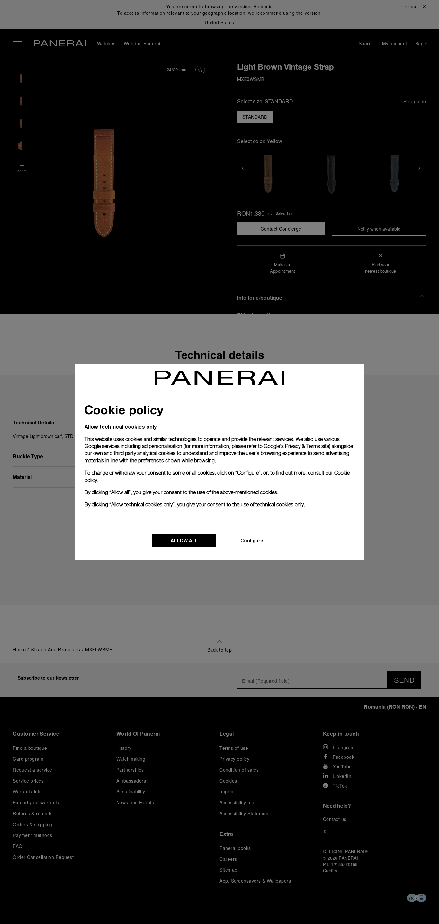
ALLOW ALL (184, 540)
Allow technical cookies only (121, 427)
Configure (251, 540)
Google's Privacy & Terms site (296, 446)
